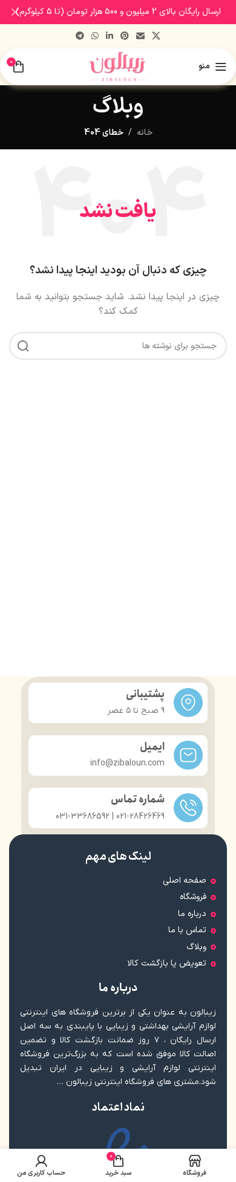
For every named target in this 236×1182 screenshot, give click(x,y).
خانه (144, 132)
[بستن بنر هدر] (15, 12)
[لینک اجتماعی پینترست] (125, 36)
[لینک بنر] (136, 12)
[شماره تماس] (188, 807)
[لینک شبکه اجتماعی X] (156, 36)
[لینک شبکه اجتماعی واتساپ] (95, 36)
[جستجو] (23, 346)
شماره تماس (138, 799)
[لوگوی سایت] (118, 66)
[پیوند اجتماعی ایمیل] (140, 36)
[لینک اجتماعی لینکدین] (109, 36)
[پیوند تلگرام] (80, 36)
